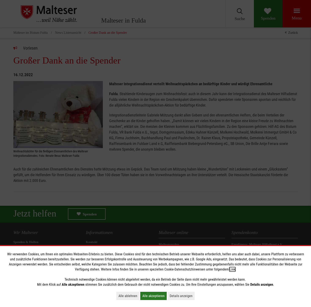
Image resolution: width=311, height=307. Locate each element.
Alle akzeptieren (154, 296)
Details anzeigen (182, 296)
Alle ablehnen (128, 296)
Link (232, 269)
